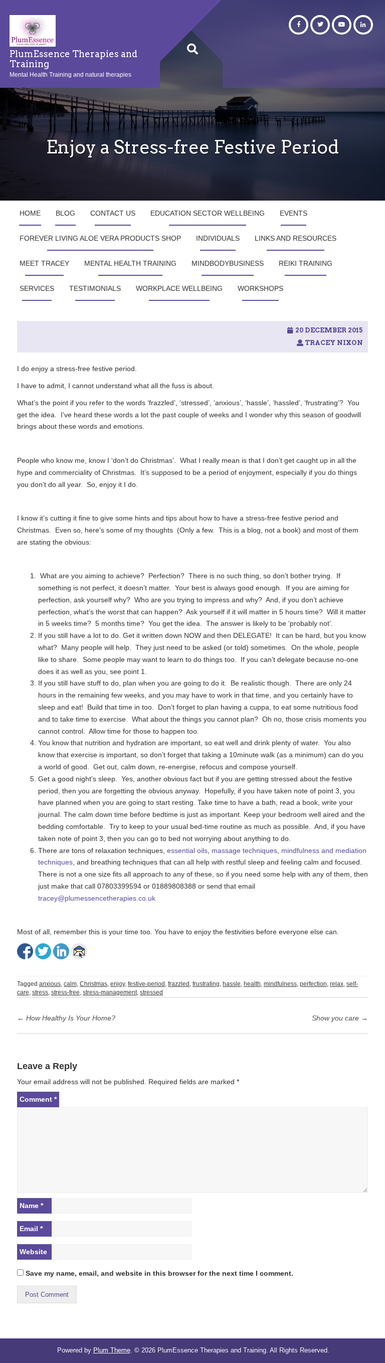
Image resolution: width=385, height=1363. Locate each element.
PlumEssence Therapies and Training (73, 59)
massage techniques (244, 850)
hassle (232, 983)
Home (30, 213)
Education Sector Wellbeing (207, 213)
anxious (50, 983)
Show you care (340, 1018)
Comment (38, 1099)
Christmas (93, 983)
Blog (65, 213)
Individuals (218, 238)
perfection (313, 983)
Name (31, 1206)
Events (293, 213)
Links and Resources (295, 238)
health (252, 983)
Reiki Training (305, 263)
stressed (151, 992)
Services (37, 288)
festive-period (146, 983)
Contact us (112, 213)
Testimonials (95, 288)
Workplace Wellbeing (179, 288)
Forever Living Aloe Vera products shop (100, 238)
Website (33, 1252)
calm (70, 983)
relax (336, 983)
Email (31, 1229)
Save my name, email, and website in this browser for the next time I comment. (159, 1273)
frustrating (206, 983)
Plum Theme (111, 1350)
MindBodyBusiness (227, 263)
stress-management (110, 992)
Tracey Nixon (334, 343)
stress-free (65, 992)
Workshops (260, 288)
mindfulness (280, 983)
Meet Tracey (44, 263)
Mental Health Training (130, 263)
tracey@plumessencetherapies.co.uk (96, 898)
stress (40, 992)
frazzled (178, 983)
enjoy (117, 983)
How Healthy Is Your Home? (66, 1018)
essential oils (187, 850)
